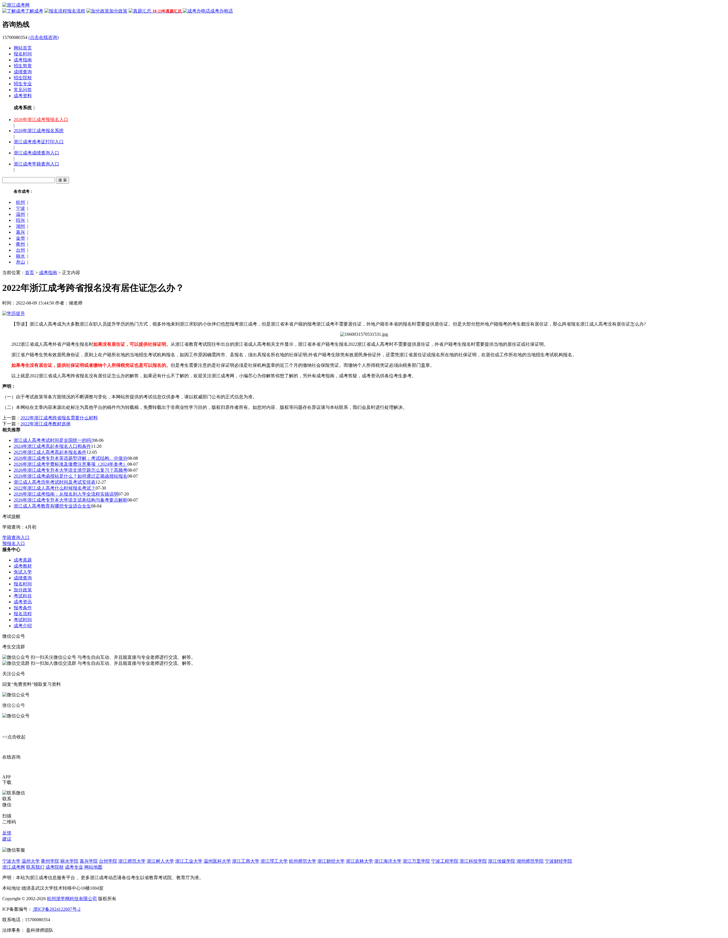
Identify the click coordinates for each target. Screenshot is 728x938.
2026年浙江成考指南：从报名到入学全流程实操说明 (66, 494)
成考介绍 (23, 625)
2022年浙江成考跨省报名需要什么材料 (59, 417)
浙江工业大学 (188, 861)
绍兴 (20, 220)
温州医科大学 (217, 861)
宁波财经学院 (558, 861)
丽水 (20, 256)
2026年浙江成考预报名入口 (41, 119)
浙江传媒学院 (501, 861)
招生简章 (23, 65)
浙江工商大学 (245, 861)
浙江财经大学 (331, 861)
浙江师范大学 (132, 861)
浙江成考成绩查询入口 (36, 152)
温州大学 (31, 861)
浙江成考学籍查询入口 (36, 163)
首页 (29, 272)
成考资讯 (23, 601)
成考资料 (23, 95)
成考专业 (74, 867)
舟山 (20, 262)
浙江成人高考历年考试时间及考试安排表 (55, 482)
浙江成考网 (13, 867)
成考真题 (23, 560)
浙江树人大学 (160, 861)
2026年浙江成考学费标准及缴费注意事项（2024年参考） (70, 464)
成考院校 (55, 867)
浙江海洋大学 (388, 861)
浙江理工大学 (274, 861)
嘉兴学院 (89, 861)
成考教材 (23, 566)
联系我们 (35, 867)
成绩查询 (23, 71)
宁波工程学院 (444, 861)
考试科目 (23, 595)
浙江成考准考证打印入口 (39, 141)
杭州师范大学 (302, 861)
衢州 (20, 244)
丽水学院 (69, 861)
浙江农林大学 (359, 861)
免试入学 (23, 572)
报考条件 (23, 607)
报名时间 (23, 53)
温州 (20, 214)
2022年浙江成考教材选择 (45, 423)
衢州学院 (50, 861)
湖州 (20, 226)
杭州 (20, 202)
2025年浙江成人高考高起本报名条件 (50, 452)
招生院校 (23, 77)
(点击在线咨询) (43, 37)
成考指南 (23, 59)
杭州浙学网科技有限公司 (72, 898)
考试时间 (23, 619)
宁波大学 (11, 861)
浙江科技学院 (473, 861)
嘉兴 (20, 232)
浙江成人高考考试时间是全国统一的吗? (53, 440)
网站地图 (93, 867)
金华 (20, 238)
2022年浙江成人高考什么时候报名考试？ (55, 488)
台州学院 (108, 861)
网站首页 (23, 47)
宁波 (20, 208)
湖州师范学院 (530, 861)
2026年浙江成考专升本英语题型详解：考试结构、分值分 (70, 458)
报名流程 (23, 613)
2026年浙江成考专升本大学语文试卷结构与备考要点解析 (70, 500)
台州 (20, 250)
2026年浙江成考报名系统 (39, 130)
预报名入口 (13, 543)
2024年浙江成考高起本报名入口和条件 (52, 446)
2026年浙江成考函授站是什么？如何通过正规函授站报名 (70, 476)
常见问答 (23, 89)
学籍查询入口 (16, 537)
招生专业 (23, 83)
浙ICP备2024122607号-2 (56, 909)
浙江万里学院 (416, 861)
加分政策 (23, 589)
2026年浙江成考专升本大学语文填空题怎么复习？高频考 (70, 470)
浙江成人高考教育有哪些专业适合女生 (52, 506)
